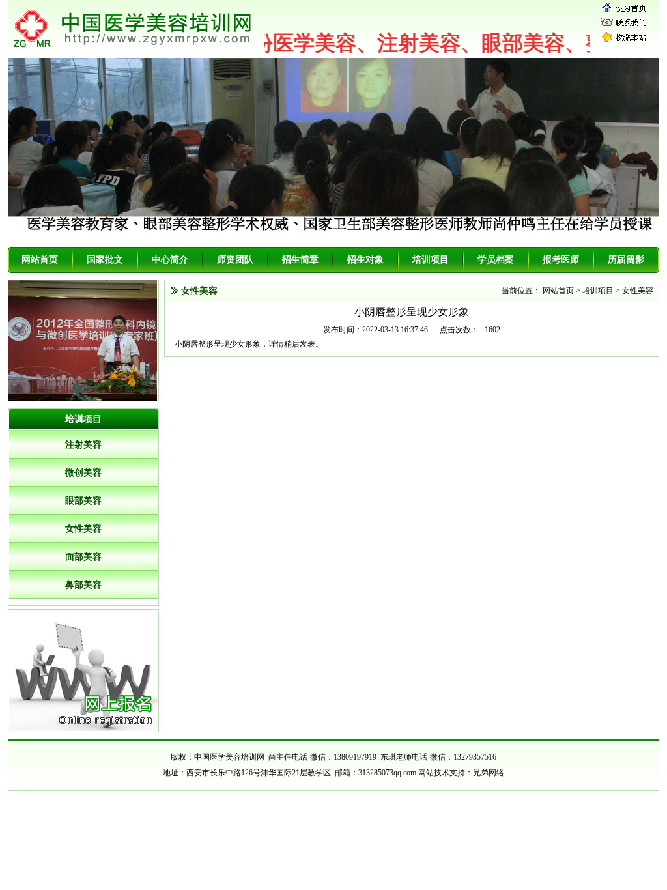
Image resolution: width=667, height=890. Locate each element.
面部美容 (83, 557)
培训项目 (430, 260)
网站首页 (39, 260)
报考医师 (561, 260)
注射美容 (83, 445)
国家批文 (105, 260)
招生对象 (365, 260)
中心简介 (170, 260)
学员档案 (495, 260)
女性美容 (83, 529)
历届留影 (626, 260)
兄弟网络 (488, 772)
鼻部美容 (83, 585)
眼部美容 (83, 501)
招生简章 (300, 260)
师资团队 (235, 260)
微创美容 (83, 473)
